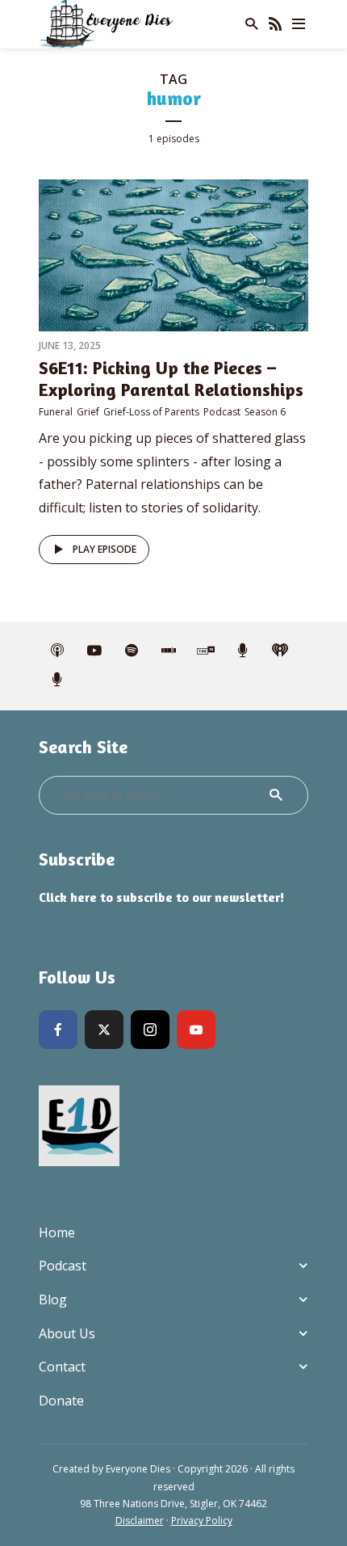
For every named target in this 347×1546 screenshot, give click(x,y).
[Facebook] (58, 1029)
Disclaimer (139, 1520)
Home (57, 1232)
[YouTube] (196, 1029)
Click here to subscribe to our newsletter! (161, 897)
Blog (53, 1299)
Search (276, 795)
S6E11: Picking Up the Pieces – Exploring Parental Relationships (171, 378)
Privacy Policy (201, 1520)
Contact (62, 1366)
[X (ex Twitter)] (104, 1029)
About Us (67, 1333)
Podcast (221, 412)
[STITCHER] (168, 651)
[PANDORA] (57, 680)
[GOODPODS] (242, 651)
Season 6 (265, 412)
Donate (61, 1400)
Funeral (56, 412)
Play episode (104, 549)
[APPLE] (57, 651)
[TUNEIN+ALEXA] (205, 651)
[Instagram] (150, 1029)
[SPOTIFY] (131, 651)
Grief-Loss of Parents (151, 412)
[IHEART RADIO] (280, 651)
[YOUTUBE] (94, 651)
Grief (88, 412)
